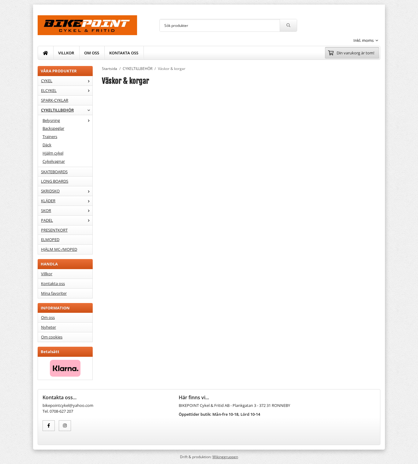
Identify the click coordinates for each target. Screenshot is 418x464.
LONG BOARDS (54, 181)
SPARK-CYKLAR (54, 100)
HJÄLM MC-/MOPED (59, 249)
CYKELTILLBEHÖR (57, 110)
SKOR (46, 210)
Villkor (46, 273)
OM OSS (91, 53)
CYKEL (46, 80)
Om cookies (51, 337)
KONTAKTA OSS (123, 53)
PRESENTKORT (54, 230)
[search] (288, 25)
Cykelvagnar (54, 161)
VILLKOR (66, 53)
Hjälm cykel (53, 153)
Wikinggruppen (225, 456)
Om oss (48, 317)
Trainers (50, 136)
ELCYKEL (49, 90)
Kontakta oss (53, 283)
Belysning (51, 120)
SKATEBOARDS (54, 171)
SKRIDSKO (50, 191)
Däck (47, 145)
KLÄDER (48, 200)
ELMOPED (50, 239)
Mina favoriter (54, 293)
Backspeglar (53, 128)
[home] (45, 53)
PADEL (47, 220)
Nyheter (48, 327)
